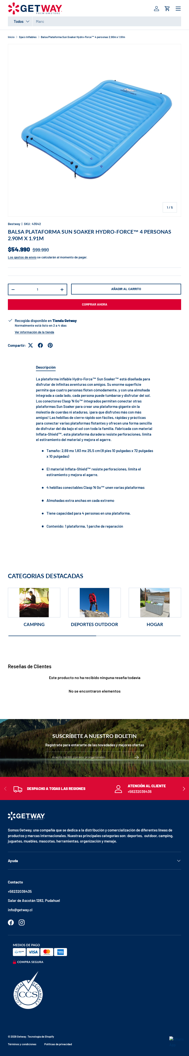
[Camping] (34, 602)
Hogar (155, 624)
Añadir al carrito (126, 289)
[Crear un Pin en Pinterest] (50, 345)
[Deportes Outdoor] (94, 602)
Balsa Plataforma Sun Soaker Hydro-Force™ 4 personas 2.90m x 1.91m (83, 37)
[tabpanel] (94, 456)
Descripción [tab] (46, 367)
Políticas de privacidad (58, 1044)
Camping (34, 624)
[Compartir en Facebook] (40, 345)
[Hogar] (155, 602)
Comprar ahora (94, 304)
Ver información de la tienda (34, 332)
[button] (167, 8)
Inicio (11, 37)
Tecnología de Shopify (41, 1036)
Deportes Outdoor (94, 624)
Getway (21, 1036)
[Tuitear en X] (30, 345)
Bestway (14, 224)
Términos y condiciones (22, 1044)
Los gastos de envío (22, 257)
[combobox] (94, 21)
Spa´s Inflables (28, 37)
